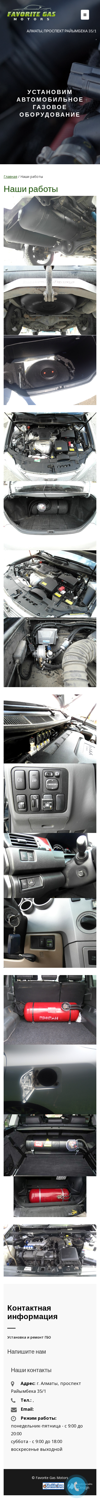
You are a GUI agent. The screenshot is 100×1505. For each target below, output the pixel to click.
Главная (10, 176)
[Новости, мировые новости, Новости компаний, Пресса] (55, 1485)
